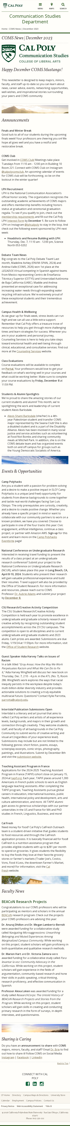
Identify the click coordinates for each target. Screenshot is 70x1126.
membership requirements (18, 217)
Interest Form (15, 221)
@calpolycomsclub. (13, 172)
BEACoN (7, 915)
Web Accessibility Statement (30, 1106)
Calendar (5, 1100)
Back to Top (62, 1063)
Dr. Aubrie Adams (25, 594)
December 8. (13, 598)
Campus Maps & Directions (35, 1095)
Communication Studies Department (35, 19)
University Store (58, 1095)
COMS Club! (27, 160)
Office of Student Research (22, 647)
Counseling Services (29, 351)
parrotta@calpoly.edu (15, 700)
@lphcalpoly (32, 224)
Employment (18, 1100)
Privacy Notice (7, 1106)
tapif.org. (16, 778)
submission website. (29, 757)
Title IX (48, 1106)
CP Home (5, 1095)
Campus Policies (33, 1100)
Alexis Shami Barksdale (21, 416)
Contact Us (49, 1100)
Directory (16, 1095)
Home (4, 28)
